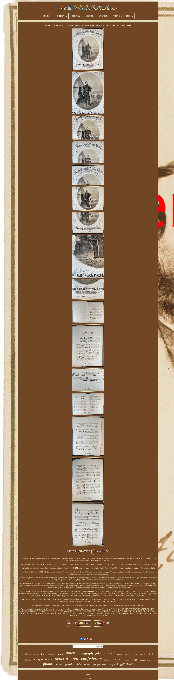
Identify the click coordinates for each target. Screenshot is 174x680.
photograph (108, 660)
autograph (85, 653)
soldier (119, 654)
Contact (88, 678)
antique (38, 659)
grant (68, 664)
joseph (134, 660)
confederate (91, 658)
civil (74, 658)
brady (134, 654)
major (60, 653)
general (61, 658)
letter (43, 654)
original (113, 664)
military (48, 659)
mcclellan (26, 654)
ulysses (127, 660)
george (96, 664)
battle (104, 665)
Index (88, 674)
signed (109, 653)
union (70, 653)
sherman (142, 654)
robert (118, 659)
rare (150, 653)
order (149, 660)
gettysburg (51, 654)
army (36, 654)
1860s (77, 664)
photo (47, 664)
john (98, 653)
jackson (58, 664)
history (28, 660)
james (142, 660)
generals (126, 664)
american (127, 654)
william (87, 664)
